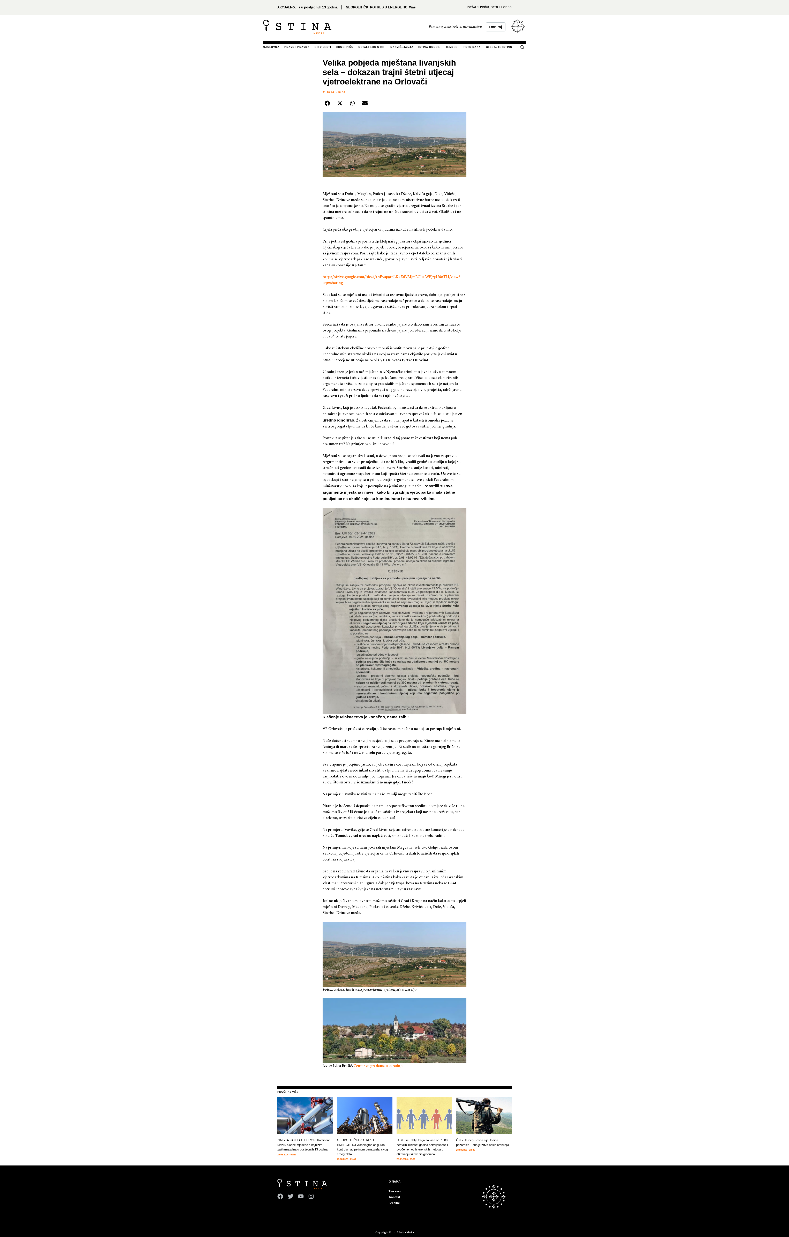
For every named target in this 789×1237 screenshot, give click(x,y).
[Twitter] (290, 1196)
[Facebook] (280, 1196)
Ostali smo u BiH (371, 47)
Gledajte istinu (499, 47)
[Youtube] (301, 1196)
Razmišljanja (401, 47)
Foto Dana (472, 47)
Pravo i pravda (297, 47)
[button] (522, 48)
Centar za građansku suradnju (378, 1066)
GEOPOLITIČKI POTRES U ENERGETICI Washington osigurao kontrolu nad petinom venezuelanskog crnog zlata (341, 7)
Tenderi (452, 47)
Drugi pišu (344, 47)
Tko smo (395, 1191)
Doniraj (395, 1202)
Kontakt (394, 1197)
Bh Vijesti (323, 47)
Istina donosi (429, 47)
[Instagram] (311, 1196)
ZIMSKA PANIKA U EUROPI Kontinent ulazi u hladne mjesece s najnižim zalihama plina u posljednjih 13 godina (303, 1144)
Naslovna (271, 47)
